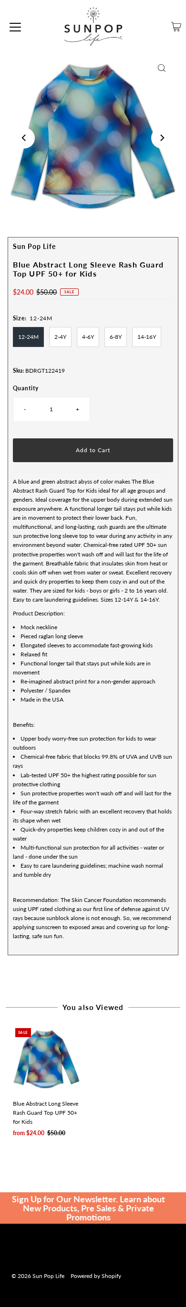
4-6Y (88, 336)
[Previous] (24, 138)
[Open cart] (176, 26)
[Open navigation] (15, 27)
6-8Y (116, 336)
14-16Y (146, 336)
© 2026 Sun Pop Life (37, 1275)
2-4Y (60, 336)
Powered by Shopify (96, 1275)
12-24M (28, 336)
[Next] (161, 138)
